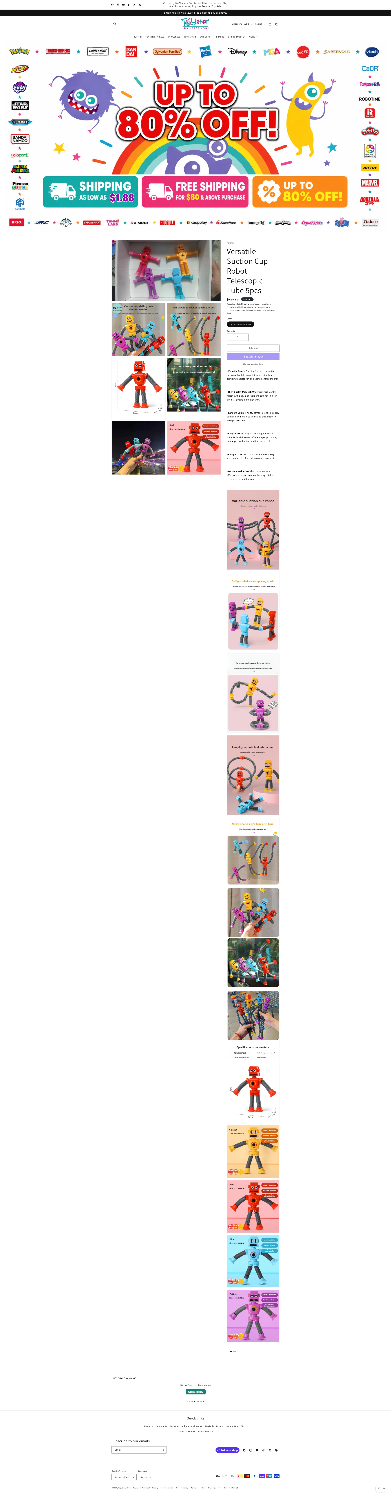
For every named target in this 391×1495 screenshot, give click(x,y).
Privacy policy (182, 1488)
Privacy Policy (205, 1431)
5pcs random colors (242, 325)
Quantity (231, 331)
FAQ (243, 1426)
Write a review (195, 1391)
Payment (174, 1426)
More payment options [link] (253, 364)
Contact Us (161, 1426)
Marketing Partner (214, 1426)
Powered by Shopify (150, 1488)
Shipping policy (214, 1488)
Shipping (245, 304)
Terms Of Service (187, 1431)
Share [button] (233, 1351)
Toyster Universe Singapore (129, 1488)
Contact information (232, 1488)
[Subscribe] (163, 1449)
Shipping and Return (192, 1426)
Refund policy (167, 1488)
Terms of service (198, 1488)
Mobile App (232, 1426)
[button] (114, 24)
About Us (148, 1426)
